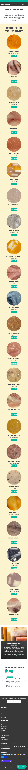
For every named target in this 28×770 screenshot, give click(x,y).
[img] (14, 671)
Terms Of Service (4, 739)
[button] (3, 680)
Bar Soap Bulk (4, 726)
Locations (3, 715)
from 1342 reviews (9, 672)
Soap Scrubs (3, 728)
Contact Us (3, 711)
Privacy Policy (3, 737)
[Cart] (22, 4)
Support (2, 713)
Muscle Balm (3, 730)
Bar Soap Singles (4, 722)
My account (3, 717)
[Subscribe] (20, 701)
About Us (3, 710)
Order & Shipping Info (5, 735)
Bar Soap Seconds (4, 724)
